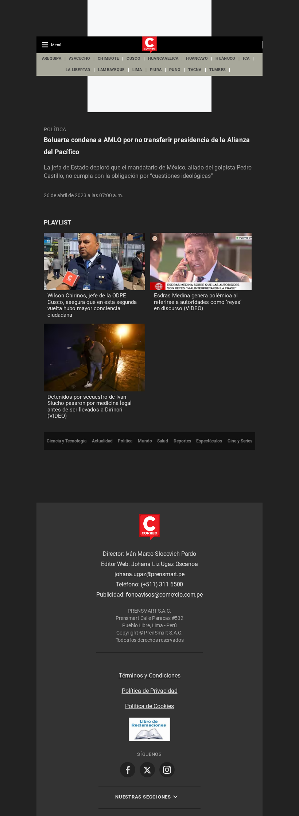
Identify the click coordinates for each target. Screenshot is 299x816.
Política (55, 129)
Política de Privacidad (150, 690)
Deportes (182, 441)
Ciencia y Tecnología (66, 441)
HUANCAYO (197, 58)
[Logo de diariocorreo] (149, 45)
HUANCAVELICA (163, 58)
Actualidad (102, 441)
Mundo (145, 441)
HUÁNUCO (225, 58)
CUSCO (133, 58)
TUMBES (217, 69)
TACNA (194, 69)
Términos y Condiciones (149, 675)
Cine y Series (240, 441)
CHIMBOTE (108, 58)
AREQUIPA (51, 58)
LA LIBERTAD (78, 69)
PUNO (174, 69)
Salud (162, 441)
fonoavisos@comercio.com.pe (164, 594)
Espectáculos (209, 441)
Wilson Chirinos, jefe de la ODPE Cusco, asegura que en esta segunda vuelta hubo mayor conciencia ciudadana (92, 305)
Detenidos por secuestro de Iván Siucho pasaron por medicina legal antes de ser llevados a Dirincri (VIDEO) (89, 406)
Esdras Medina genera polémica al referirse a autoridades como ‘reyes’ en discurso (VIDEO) (197, 302)
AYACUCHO (79, 58)
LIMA (137, 69)
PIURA (156, 69)
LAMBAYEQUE (111, 69)
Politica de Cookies (149, 706)
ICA (246, 58)
